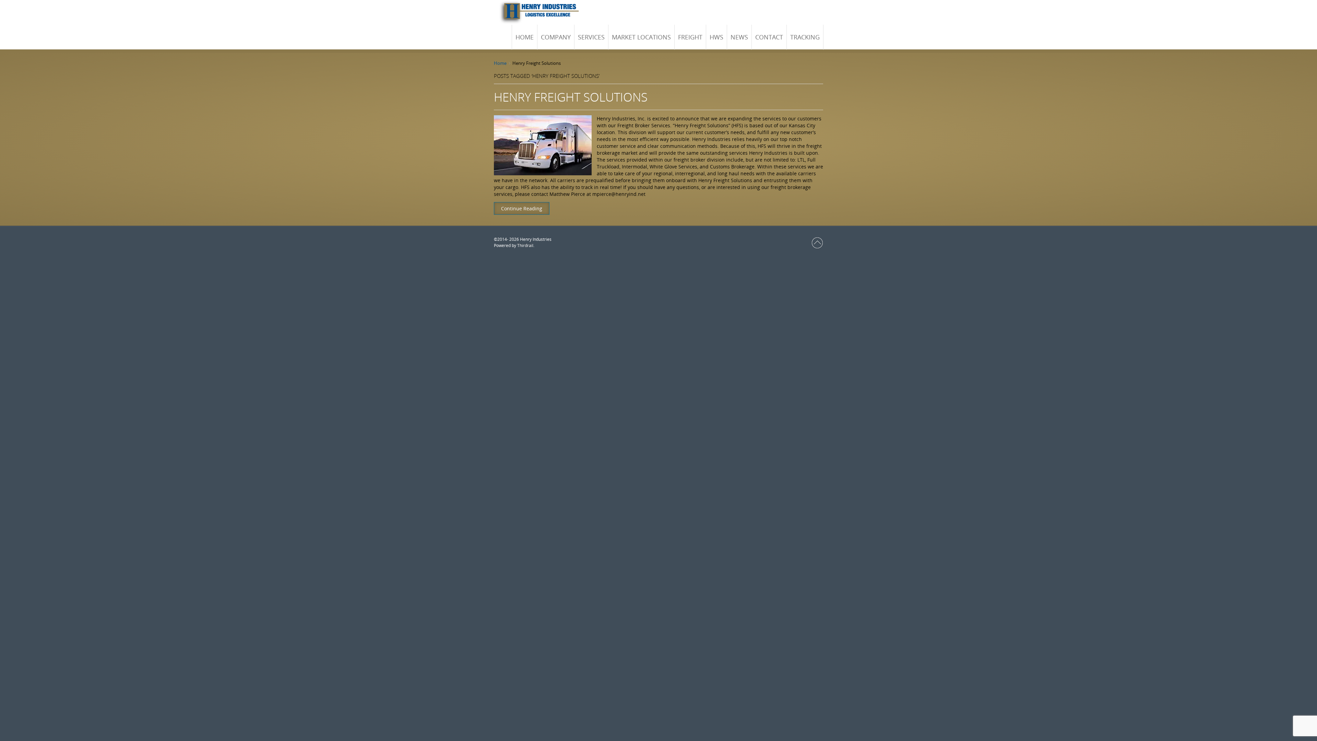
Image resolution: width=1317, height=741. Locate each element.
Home (500, 63)
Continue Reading (521, 208)
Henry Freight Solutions (571, 97)
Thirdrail (525, 245)
